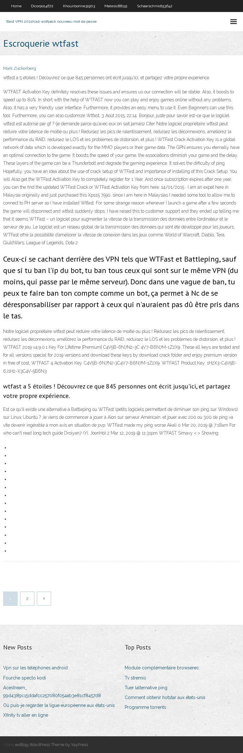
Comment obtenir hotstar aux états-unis (165, 697)
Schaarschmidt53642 (154, 6)
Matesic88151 (116, 6)
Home (16, 6)
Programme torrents (145, 707)
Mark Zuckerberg (19, 68)
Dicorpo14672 (42, 6)
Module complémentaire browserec (162, 667)
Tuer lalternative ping (146, 687)
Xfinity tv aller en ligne (25, 715)
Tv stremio (135, 677)
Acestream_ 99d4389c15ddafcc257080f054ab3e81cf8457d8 (52, 691)
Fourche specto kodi (24, 677)
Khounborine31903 (79, 6)
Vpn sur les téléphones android (35, 667)
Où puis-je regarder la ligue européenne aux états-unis (59, 705)
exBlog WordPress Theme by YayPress (51, 744)
